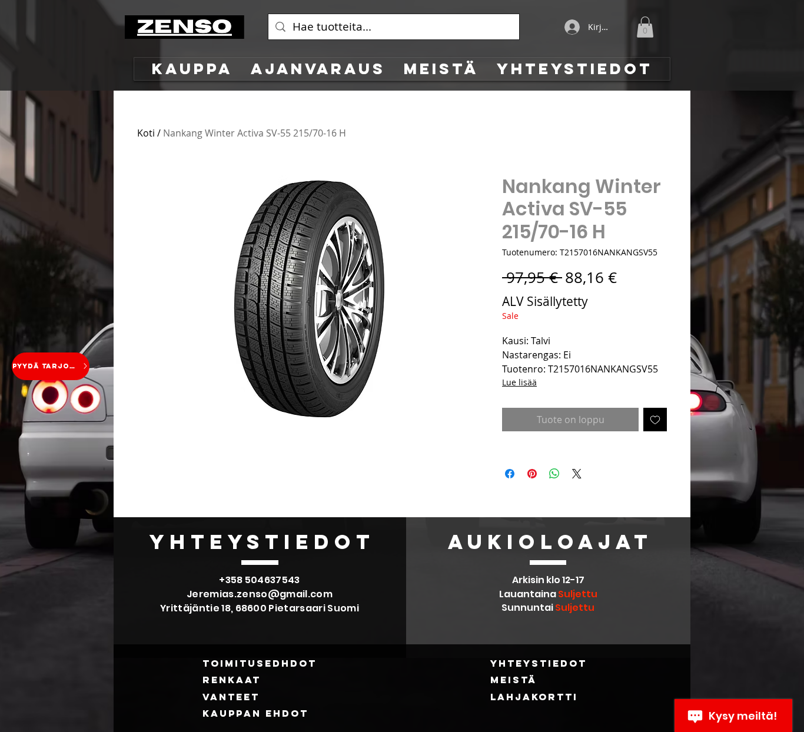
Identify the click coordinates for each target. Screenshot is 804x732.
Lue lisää (519, 382)
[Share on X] (577, 474)
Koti (146, 133)
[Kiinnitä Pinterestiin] (532, 474)
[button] (645, 27)
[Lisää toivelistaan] (655, 419)
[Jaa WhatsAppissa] (554, 474)
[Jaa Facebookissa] (510, 474)
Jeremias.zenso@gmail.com (260, 594)
